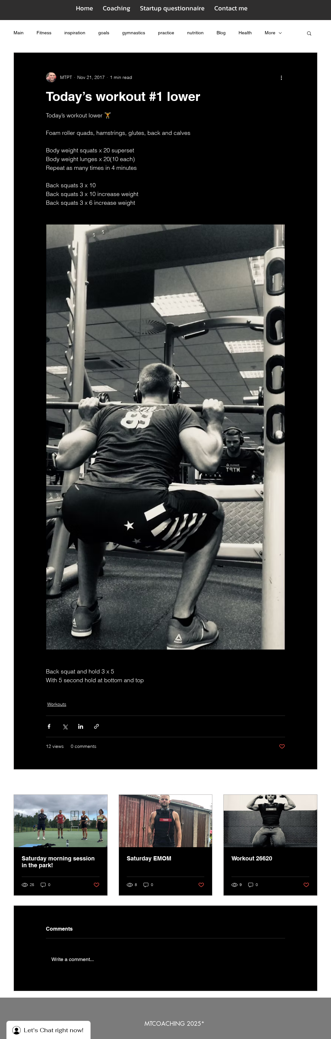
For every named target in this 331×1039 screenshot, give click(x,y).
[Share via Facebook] (49, 726)
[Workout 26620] (270, 821)
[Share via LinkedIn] (81, 726)
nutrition (195, 32)
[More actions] (281, 77)
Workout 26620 (251, 858)
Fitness (44, 32)
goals (103, 32)
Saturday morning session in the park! (58, 862)
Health (245, 32)
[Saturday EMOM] (165, 821)
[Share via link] (96, 726)
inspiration (74, 32)
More (270, 32)
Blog (221, 32)
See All (310, 782)
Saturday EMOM (149, 858)
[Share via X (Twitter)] (65, 726)
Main (19, 32)
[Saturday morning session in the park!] (60, 821)
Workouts (56, 704)
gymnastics (133, 32)
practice (166, 32)
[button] (309, 33)
